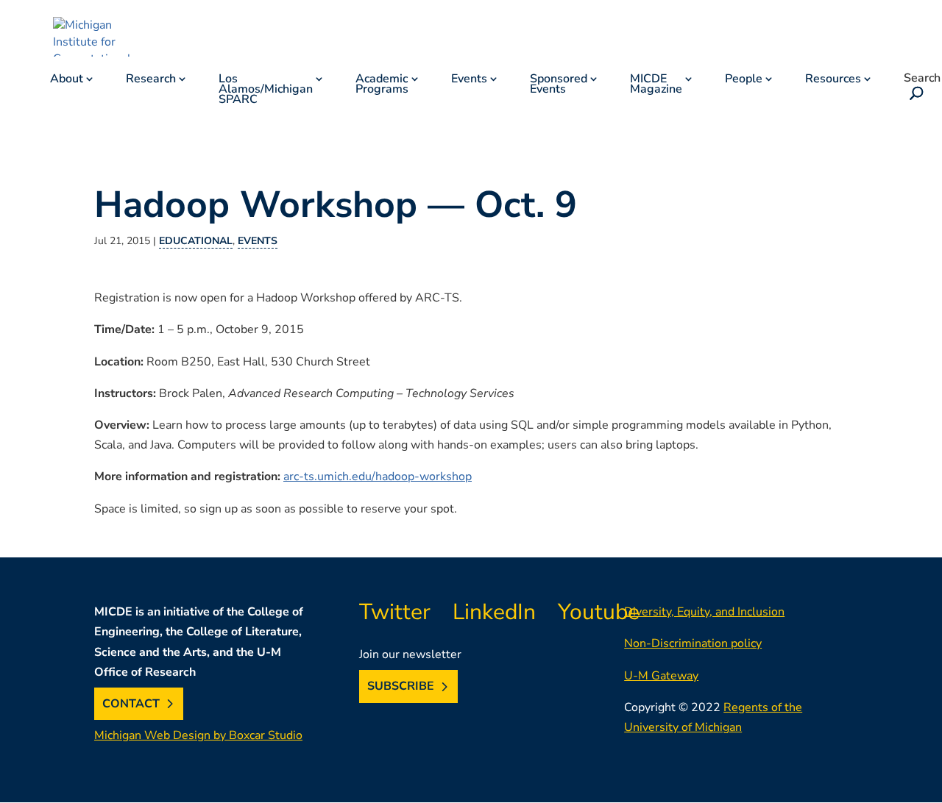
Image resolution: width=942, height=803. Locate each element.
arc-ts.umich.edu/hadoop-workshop (377, 476)
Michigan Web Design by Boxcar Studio (198, 735)
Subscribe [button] (400, 687)
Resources (833, 80)
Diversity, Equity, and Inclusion (704, 612)
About (66, 80)
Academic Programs (381, 85)
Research (151, 80)
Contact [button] (131, 704)
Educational (196, 241)
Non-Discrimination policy (693, 643)
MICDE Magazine (656, 85)
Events (469, 80)
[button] (913, 95)
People (743, 80)
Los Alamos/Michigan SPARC (266, 90)
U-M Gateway (661, 676)
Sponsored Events (558, 85)
